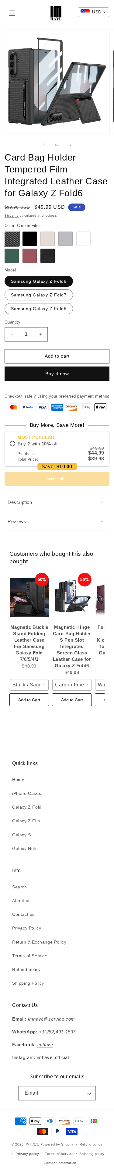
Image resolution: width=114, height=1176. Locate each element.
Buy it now (57, 373)
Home (18, 779)
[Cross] (47, 256)
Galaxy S (21, 834)
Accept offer (57, 478)
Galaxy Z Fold (27, 807)
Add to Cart (29, 699)
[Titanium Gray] (47, 239)
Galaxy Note (25, 848)
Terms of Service (29, 955)
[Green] (12, 256)
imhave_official (53, 1057)
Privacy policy (27, 1154)
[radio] (57, 451)
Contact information (60, 1163)
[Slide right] (70, 144)
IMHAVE (32, 1144)
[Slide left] (43, 144)
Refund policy (26, 969)
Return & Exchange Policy (39, 942)
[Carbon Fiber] (12, 239)
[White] (83, 239)
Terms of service (59, 1154)
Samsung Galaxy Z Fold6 (39, 281)
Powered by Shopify (57, 1144)
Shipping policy (92, 1154)
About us (21, 900)
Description (20, 502)
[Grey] (65, 239)
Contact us (23, 914)
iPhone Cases (26, 793)
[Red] (29, 256)
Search (19, 886)
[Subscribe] (88, 1093)
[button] (12, 13)
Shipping (12, 215)
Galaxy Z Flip (26, 820)
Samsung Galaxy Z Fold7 (39, 294)
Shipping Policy (28, 983)
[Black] (29, 239)
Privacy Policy (26, 928)
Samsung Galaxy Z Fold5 (39, 308)
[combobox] (29, 685)
